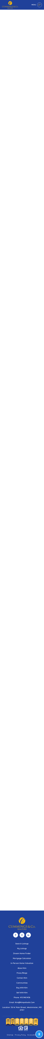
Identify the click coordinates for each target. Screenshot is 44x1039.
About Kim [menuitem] (22, 968)
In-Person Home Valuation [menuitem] (22, 963)
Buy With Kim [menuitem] (22, 988)
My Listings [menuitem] (22, 948)
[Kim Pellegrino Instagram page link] (22, 935)
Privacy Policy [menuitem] (20, 1035)
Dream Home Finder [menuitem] (22, 953)
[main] (22, 455)
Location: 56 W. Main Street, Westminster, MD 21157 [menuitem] (22, 1008)
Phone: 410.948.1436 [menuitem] (22, 997)
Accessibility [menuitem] (32, 1035)
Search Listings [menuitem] (22, 944)
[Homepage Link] (10, 5)
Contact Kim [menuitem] (22, 978)
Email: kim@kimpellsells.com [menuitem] (22, 1002)
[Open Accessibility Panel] (39, 1034)
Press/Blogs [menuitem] (22, 973)
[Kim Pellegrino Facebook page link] (15, 935)
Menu (34, 5)
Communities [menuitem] (22, 983)
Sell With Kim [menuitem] (22, 993)
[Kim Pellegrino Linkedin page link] (28, 935)
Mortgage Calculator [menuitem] (22, 958)
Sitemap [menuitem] (10, 1035)
